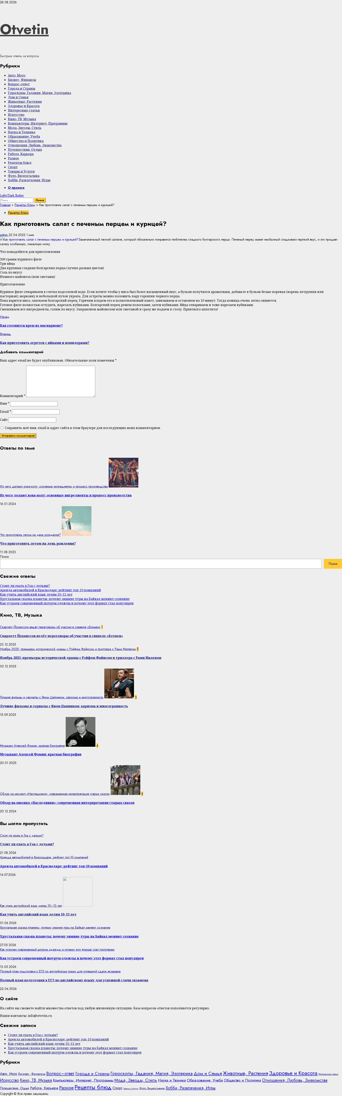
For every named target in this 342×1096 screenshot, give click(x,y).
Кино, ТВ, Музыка (22, 119)
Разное (13, 158)
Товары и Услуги (21, 171)
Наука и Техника (21, 132)
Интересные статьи (24, 110)
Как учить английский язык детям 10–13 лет (36, 594)
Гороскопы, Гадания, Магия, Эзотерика (39, 93)
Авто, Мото (16, 75)
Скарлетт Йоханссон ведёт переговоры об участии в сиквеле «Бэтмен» (50, 627)
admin (4, 235)
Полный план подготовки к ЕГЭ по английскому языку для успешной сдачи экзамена (60, 971)
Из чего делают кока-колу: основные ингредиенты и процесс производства (54, 486)
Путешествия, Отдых (25, 149)
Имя (4, 403)
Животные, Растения (25, 101)
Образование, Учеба (24, 136)
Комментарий (12, 396)
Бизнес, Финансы (22, 80)
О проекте (16, 187)
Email (5, 411)
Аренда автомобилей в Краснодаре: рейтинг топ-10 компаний (50, 590)
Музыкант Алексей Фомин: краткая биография (32, 745)
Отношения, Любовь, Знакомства (35, 145)
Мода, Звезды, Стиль (24, 128)
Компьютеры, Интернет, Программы (37, 123)
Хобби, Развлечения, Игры (29, 180)
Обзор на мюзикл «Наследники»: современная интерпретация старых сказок (55, 794)
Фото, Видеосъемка (23, 176)
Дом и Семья (18, 97)
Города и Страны (21, 88)
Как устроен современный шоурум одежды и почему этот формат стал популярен (67, 603)
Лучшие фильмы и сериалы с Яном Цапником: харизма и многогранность (51, 697)
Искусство (16, 114)
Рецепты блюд (19, 162)
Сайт (4, 419)
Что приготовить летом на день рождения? (30, 535)
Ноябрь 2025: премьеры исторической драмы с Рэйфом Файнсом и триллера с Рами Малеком (68, 649)
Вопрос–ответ (19, 84)
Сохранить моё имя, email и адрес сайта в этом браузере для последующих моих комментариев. (83, 428)
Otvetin (24, 29)
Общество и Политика (26, 141)
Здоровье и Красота (24, 106)
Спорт (13, 167)
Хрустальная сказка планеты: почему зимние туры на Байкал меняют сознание (65, 599)
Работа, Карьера (21, 154)
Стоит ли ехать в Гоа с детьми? (25, 586)
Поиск (4, 556)
